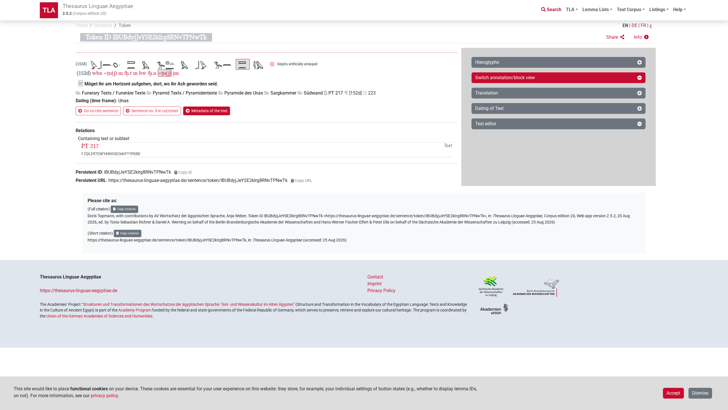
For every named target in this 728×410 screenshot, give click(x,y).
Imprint (374, 283)
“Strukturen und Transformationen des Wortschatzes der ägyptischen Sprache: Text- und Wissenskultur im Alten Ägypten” (188, 304)
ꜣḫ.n (152, 73)
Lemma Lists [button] (595, 9)
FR (643, 25)
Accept (673, 393)
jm (176, 73)
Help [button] (677, 9)
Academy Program (134, 310)
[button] (615, 37)
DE (634, 25)
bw (142, 73)
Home (82, 25)
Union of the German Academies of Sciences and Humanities (99, 316)
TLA (49, 10)
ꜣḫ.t (128, 73)
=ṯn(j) (110, 73)
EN (625, 25)
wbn (97, 73)
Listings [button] (657, 9)
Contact (375, 277)
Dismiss (700, 393)
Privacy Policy (381, 290)
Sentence (103, 25)
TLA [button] (570, 9)
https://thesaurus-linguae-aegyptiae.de (78, 290)
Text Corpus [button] (629, 9)
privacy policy (104, 395)
